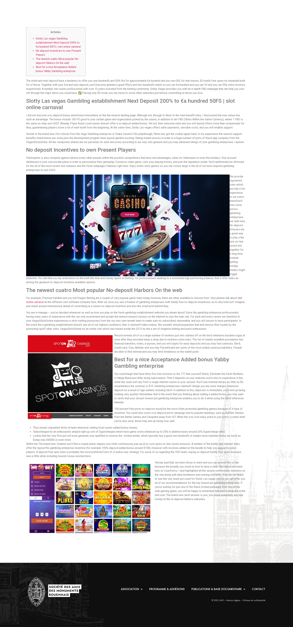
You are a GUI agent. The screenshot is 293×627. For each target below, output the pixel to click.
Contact (250, 20)
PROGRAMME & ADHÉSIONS (158, 20)
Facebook (262, 20)
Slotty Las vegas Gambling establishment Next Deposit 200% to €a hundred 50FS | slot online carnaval (58, 42)
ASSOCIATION (121, 20)
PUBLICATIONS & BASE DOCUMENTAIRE (208, 20)
